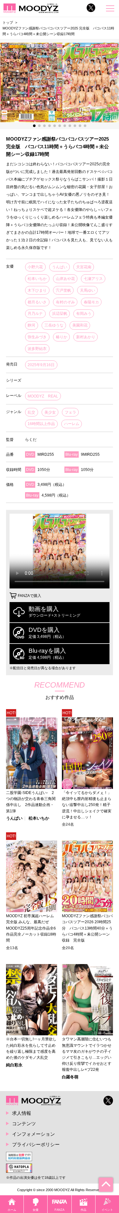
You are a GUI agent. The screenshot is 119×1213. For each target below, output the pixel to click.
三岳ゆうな (53, 325)
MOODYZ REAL (43, 396)
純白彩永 (14, 1065)
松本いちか (37, 278)
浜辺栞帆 (59, 313)
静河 (31, 325)
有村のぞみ (65, 302)
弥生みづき (37, 337)
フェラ (70, 412)
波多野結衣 (37, 348)
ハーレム (71, 424)
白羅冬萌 (70, 1077)
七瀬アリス (93, 278)
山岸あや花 (65, 278)
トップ (8, 22)
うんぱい (59, 267)
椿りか (61, 337)
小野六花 (35, 267)
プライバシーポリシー (36, 1144)
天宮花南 (83, 267)
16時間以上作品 (41, 424)
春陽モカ (91, 302)
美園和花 (80, 325)
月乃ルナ (35, 313)
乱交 (31, 412)
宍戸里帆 (63, 290)
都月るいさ (37, 302)
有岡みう (83, 313)
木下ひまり (37, 290)
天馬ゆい (87, 290)
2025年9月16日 (41, 365)
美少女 (50, 412)
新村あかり (85, 337)
